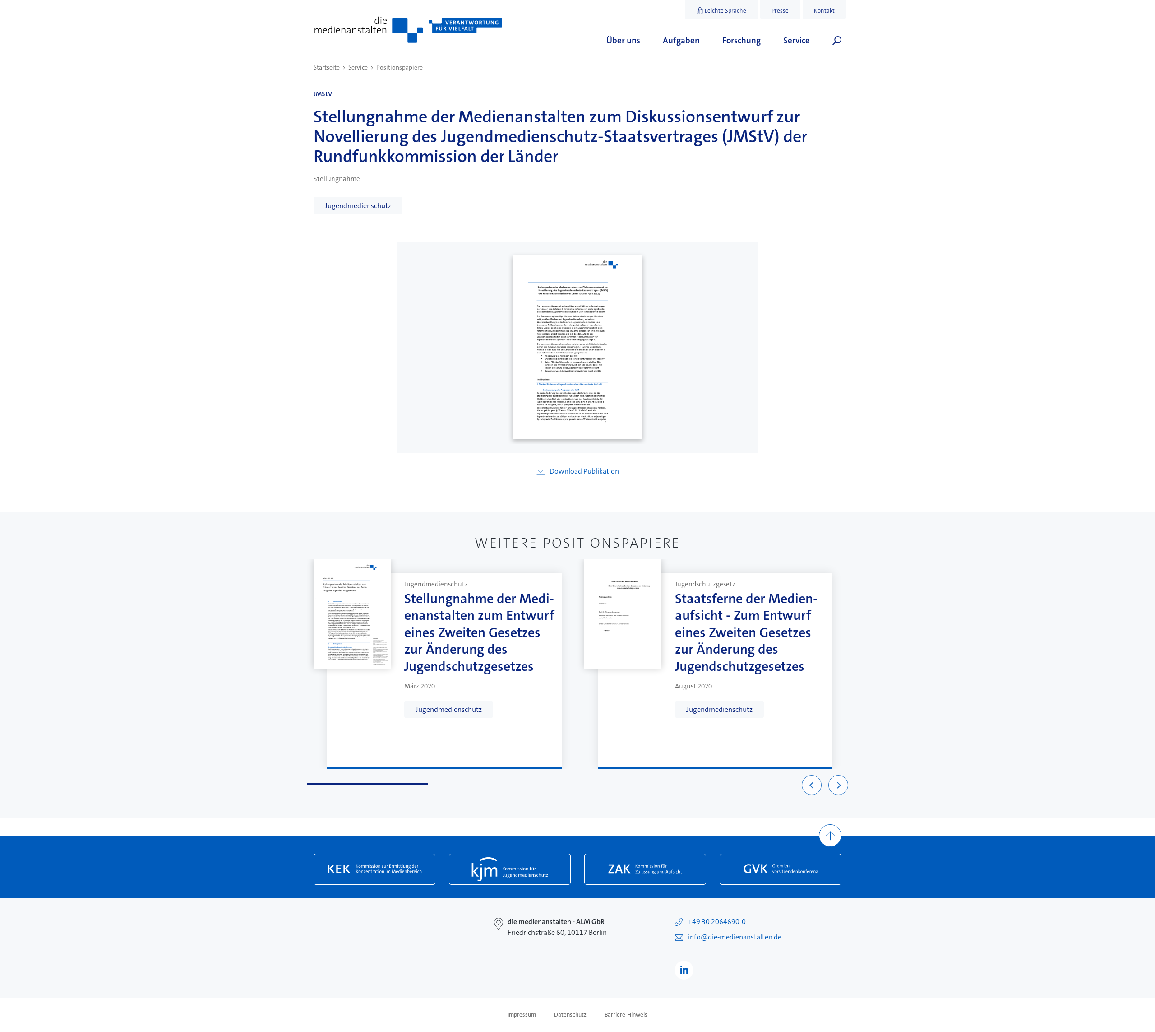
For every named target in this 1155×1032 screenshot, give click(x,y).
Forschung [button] (741, 40)
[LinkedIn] (684, 970)
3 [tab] (610, 784)
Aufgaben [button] (681, 40)
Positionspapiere (399, 67)
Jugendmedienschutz (358, 205)
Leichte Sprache (725, 10)
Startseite (327, 67)
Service (358, 67)
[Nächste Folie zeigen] (838, 785)
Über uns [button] (623, 40)
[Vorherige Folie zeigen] (812, 785)
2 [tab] (489, 784)
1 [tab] (367, 784)
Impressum (522, 1014)
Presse (780, 10)
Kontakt (824, 10)
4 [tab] (732, 784)
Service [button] (796, 40)
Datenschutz (570, 1014)
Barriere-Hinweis (626, 1014)
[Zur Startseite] (408, 29)
